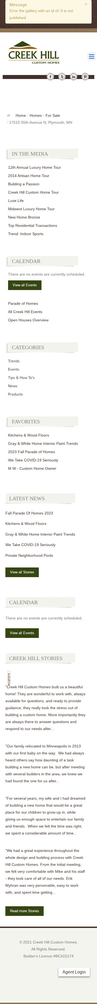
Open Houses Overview (28, 320)
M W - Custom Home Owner (32, 468)
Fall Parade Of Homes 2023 (29, 513)
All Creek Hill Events (25, 312)
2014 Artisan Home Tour (28, 176)
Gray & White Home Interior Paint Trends (43, 443)
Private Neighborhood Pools (29, 555)
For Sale (53, 115)
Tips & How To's (21, 377)
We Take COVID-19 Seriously (33, 460)
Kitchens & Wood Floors (28, 435)
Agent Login (74, 972)
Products (15, 394)
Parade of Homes (23, 303)
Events (13, 369)
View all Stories (22, 572)
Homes (36, 115)
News (13, 386)
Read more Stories (24, 911)
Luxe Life (16, 200)
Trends (14, 361)
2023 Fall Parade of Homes (31, 452)
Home (21, 115)
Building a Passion (23, 184)
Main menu (92, 56)
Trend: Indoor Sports (25, 234)
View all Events (25, 285)
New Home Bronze (24, 217)
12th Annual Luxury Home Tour (34, 167)
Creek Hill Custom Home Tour (33, 192)
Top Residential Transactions (32, 225)
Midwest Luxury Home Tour (31, 209)
